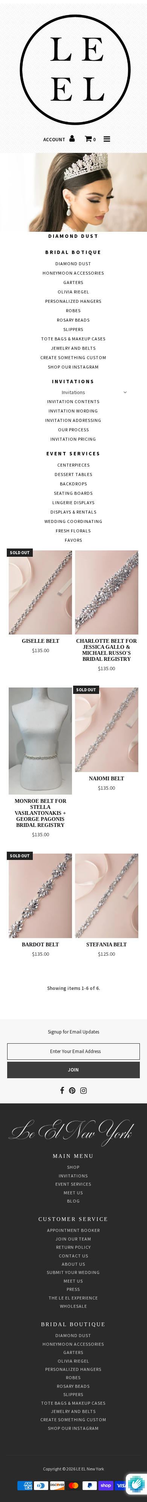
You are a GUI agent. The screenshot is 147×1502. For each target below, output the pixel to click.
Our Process (73, 429)
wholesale (73, 1306)
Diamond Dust (73, 236)
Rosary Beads (73, 320)
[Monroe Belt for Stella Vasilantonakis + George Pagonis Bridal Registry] (40, 741)
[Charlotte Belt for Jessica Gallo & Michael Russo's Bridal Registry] (106, 592)
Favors (73, 540)
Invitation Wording (73, 411)
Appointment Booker (73, 1230)
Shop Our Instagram (73, 367)
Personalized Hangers (73, 301)
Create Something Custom (73, 357)
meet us (73, 1281)
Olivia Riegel (73, 292)
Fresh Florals (73, 530)
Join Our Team (73, 1239)
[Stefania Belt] (106, 896)
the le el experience (73, 1298)
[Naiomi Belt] (106, 730)
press (73, 1289)
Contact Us (73, 1256)
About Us (73, 1264)
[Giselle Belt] (40, 592)
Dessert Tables (73, 474)
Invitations (73, 381)
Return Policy (73, 1247)
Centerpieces (73, 465)
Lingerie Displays (73, 502)
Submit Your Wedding (73, 1272)
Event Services (73, 453)
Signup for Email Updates (73, 1032)
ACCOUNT (54, 139)
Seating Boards (73, 493)
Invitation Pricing (73, 439)
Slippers (73, 329)
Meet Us (73, 1192)
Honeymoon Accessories (73, 273)
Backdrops (73, 484)
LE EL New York (90, 1469)
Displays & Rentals (73, 512)
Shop (73, 1167)
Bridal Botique (73, 252)
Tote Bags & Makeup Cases (73, 339)
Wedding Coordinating (73, 521)
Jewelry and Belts (73, 348)
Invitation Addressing (73, 420)
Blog (73, 1201)
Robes (73, 310)
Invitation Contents (73, 401)
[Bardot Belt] (40, 896)
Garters (73, 282)
